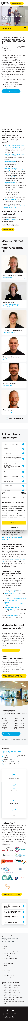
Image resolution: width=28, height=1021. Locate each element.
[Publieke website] (5, 3)
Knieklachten (8, 593)
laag (14, 590)
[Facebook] (2, 1010)
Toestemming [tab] (5, 497)
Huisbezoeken (8, 609)
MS (7, 605)
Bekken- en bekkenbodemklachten (15, 598)
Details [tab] (14, 497)
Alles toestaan (14, 522)
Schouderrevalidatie (10, 168)
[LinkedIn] (12, 1010)
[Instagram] (7, 1010)
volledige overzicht (12, 615)
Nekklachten (8, 592)
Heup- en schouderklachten (12, 597)
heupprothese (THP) (16, 147)
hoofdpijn (17, 592)
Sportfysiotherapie (10, 161)
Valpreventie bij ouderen (11, 607)
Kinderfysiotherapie (10, 199)
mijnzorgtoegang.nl (12, 219)
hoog (19, 590)
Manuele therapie (9, 182)
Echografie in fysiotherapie (12, 177)
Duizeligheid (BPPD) (10, 600)
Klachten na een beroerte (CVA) (13, 604)
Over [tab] (23, 497)
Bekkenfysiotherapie (10, 191)
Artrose (6, 602)
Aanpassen (13, 527)
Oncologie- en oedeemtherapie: (14, 170)
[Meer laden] (6, 418)
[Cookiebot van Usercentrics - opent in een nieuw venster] (20, 493)
